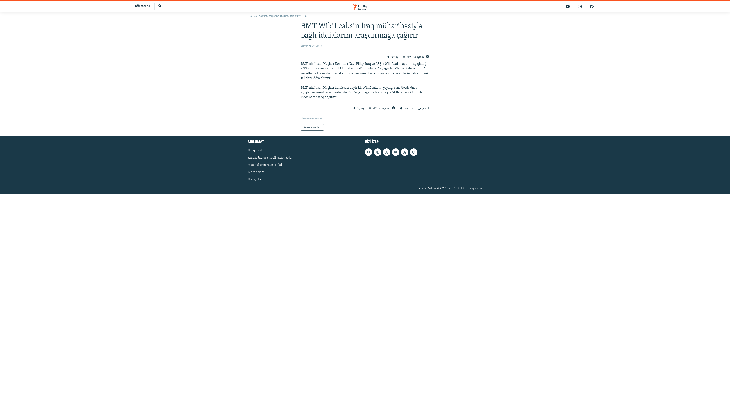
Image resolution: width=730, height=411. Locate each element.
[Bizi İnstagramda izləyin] (580, 7)
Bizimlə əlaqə (256, 172)
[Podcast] (413, 152)
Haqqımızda (256, 150)
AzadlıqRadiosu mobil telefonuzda (270, 157)
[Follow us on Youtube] (395, 152)
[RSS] (404, 152)
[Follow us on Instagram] (377, 152)
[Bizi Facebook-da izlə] (592, 7)
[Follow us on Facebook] (368, 152)
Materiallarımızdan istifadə (265, 165)
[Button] (392, 56)
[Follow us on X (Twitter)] (386, 152)
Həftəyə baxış (256, 179)
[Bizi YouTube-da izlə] (568, 7)
